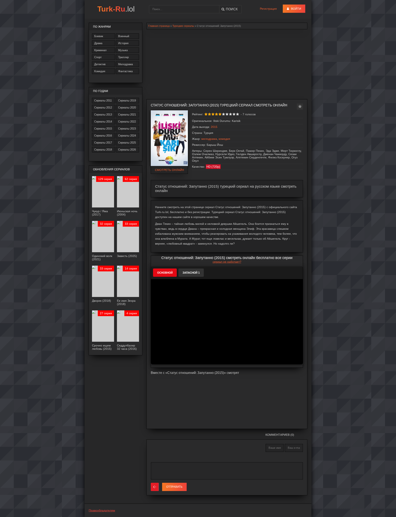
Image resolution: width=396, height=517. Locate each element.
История (123, 43)
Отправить (174, 486)
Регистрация (268, 8)
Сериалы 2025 (127, 142)
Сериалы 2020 (127, 107)
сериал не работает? (227, 261)
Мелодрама (125, 64)
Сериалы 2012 (103, 107)
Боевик (98, 36)
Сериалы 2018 (103, 149)
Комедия (99, 71)
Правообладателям (102, 510)
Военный (123, 36)
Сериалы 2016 (103, 135)
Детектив (100, 64)
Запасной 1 (191, 272)
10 (237, 114)
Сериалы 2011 (103, 100)
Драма (98, 43)
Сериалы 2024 (127, 135)
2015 (214, 126)
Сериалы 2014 (103, 121)
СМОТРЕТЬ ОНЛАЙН (169, 170)
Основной (165, 272)
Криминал (100, 50)
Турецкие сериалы (183, 26)
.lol (116, 9)
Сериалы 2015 (103, 128)
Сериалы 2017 (103, 142)
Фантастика (125, 71)
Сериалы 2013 (103, 114)
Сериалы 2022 (127, 121)
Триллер (123, 57)
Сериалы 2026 (127, 149)
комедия (224, 138)
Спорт (98, 57)
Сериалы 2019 (127, 100)
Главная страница (159, 26)
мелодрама (209, 138)
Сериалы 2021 (127, 114)
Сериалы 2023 (127, 128)
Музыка (123, 50)
